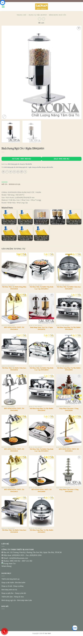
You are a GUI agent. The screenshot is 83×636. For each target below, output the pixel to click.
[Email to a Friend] (14, 171)
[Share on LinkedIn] (21, 171)
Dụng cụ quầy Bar (7, 593)
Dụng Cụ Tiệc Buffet (38, 15)
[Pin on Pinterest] (18, 171)
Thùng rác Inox (19, 597)
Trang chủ (21, 15)
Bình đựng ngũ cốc (57, 15)
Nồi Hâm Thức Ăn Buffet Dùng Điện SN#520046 (14, 288)
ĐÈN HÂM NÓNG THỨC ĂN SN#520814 (14, 328)
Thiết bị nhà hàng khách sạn (11, 579)
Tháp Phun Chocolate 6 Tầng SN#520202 (68, 490)
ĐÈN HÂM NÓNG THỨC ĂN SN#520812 (69, 450)
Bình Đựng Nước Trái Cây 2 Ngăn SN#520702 (41, 328)
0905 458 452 (15, 561)
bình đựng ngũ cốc (9, 167)
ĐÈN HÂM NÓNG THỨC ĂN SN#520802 (14, 409)
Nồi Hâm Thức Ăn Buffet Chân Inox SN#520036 (14, 531)
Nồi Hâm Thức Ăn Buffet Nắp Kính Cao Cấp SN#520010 (41, 369)
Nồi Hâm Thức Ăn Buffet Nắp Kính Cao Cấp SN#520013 (41, 450)
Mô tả (4, 184)
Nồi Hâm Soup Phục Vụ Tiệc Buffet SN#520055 (68, 369)
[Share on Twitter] (10, 171)
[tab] (4, 184)
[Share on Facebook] (7, 171)
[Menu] (3, 7)
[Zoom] (4, 117)
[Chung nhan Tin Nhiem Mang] (9, 565)
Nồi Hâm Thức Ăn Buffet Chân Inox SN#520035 (69, 288)
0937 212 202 (27, 561)
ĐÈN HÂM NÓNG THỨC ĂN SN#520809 (41, 490)
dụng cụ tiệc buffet (47, 167)
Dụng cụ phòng (18, 586)
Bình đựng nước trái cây (9, 589)
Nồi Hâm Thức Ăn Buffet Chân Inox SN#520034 (14, 369)
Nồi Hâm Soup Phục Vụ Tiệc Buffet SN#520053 (41, 531)
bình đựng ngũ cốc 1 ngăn (24, 167)
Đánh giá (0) (14, 184)
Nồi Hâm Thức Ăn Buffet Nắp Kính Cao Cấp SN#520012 (41, 288)
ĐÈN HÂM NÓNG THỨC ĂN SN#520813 (14, 490)
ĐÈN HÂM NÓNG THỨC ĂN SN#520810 (14, 450)
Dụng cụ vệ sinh (7, 586)
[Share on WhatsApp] (3, 171)
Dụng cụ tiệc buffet (8, 582)
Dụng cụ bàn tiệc (20, 593)
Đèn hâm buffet (20, 582)
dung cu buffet (36, 167)
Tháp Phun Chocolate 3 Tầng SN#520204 (68, 409)
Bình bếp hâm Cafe (24, 600)
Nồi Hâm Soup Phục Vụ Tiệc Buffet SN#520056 (41, 409)
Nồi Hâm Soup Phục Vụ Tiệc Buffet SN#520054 (68, 328)
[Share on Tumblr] (25, 171)
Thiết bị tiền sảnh (7, 597)
